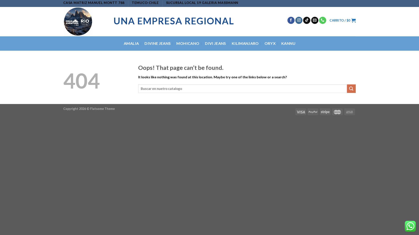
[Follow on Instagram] (298, 20)
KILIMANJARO (245, 43)
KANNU (288, 43)
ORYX (270, 43)
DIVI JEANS (215, 43)
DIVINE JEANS (157, 43)
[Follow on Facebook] (291, 20)
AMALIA (131, 43)
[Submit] (351, 88)
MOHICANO (187, 43)
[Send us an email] (314, 20)
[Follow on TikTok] (306, 20)
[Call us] (322, 20)
